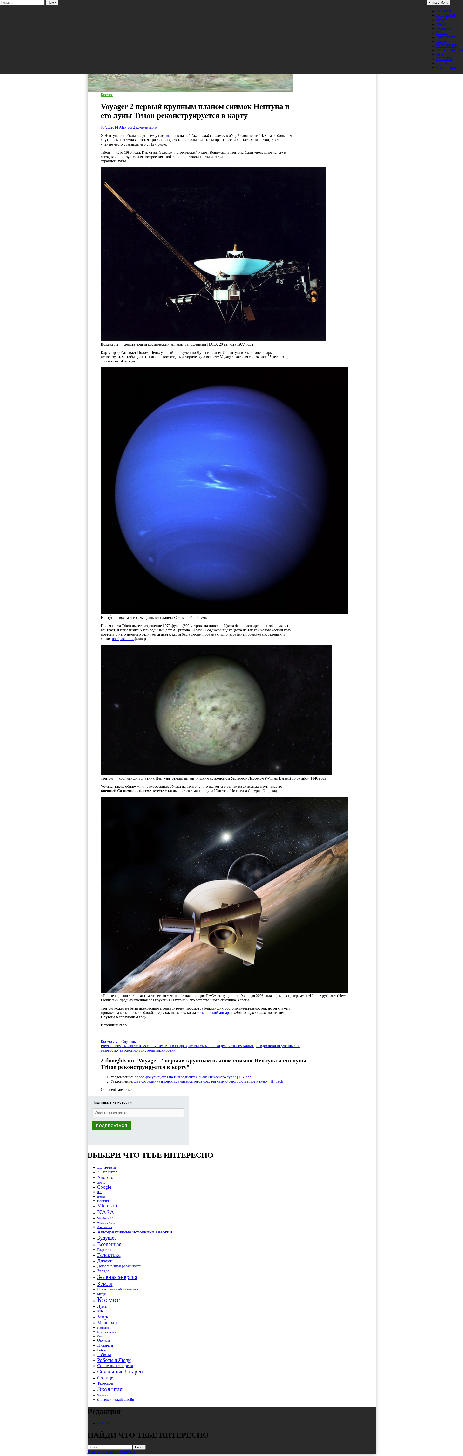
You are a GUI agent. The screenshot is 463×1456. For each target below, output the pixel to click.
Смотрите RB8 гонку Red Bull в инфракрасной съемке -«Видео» (164, 1046)
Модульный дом (106, 1332)
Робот (102, 1350)
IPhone (101, 1196)
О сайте (103, 1423)
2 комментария (145, 127)
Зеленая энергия (117, 1277)
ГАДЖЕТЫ (445, 15)
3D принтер (107, 1172)
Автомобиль (104, 1227)
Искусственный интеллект (117, 1289)
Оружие (103, 1340)
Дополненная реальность (119, 1266)
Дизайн (442, 41)
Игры (440, 54)
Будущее (443, 63)
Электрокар (103, 1395)
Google (104, 1187)
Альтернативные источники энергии (134, 1231)
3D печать (106, 1167)
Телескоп (105, 1383)
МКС (101, 1311)
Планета (105, 1345)
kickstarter (103, 1201)
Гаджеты (104, 1249)
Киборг (101, 1294)
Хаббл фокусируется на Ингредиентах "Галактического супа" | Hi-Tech (192, 1077)
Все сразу (444, 11)
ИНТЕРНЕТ (446, 46)
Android (105, 1177)
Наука (441, 24)
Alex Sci (125, 127)
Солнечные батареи (120, 1371)
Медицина (103, 1327)
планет (170, 135)
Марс (103, 1317)
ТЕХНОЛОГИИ (449, 50)
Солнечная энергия (115, 1365)
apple (101, 1182)
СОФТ (441, 20)
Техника (443, 28)
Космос (442, 33)
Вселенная (109, 1244)
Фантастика (446, 67)
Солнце (105, 1378)
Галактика (109, 1255)
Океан (100, 1336)
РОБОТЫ (444, 59)
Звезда (103, 1270)
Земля (105, 1283)
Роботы (104, 1354)
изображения (123, 639)
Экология (110, 1389)
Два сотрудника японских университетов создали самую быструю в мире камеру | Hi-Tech (208, 1081)
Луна (117, 1041)
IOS (99, 1192)
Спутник (128, 1041)
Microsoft (107, 1206)
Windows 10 (105, 1218)
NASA (105, 1212)
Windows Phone (106, 1222)
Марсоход (107, 1322)
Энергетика (446, 37)
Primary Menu (438, 2)
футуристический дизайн (115, 1399)
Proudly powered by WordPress (112, 1452)
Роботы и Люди (114, 1360)
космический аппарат (214, 1012)
